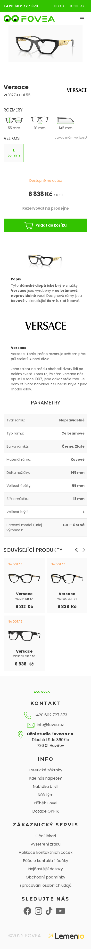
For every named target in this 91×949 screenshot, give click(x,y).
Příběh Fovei (45, 803)
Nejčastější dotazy (45, 869)
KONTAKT (78, 6)
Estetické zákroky (45, 770)
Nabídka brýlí (45, 786)
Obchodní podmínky (45, 877)
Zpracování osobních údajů (45, 885)
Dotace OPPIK (45, 811)
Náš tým (45, 795)
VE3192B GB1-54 (67, 599)
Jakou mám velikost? (71, 137)
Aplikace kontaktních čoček (46, 852)
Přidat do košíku (51, 225)
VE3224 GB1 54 (24, 599)
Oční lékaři (45, 836)
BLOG (59, 6)
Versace (24, 593)
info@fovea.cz (50, 725)
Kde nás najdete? (45, 778)
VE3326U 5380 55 (24, 656)
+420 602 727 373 (21, 6)
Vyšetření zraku (45, 844)
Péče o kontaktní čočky (45, 860)
